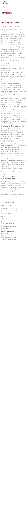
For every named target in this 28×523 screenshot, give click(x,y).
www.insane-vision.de (10, 239)
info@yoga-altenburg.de (7, 218)
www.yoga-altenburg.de (7, 223)
